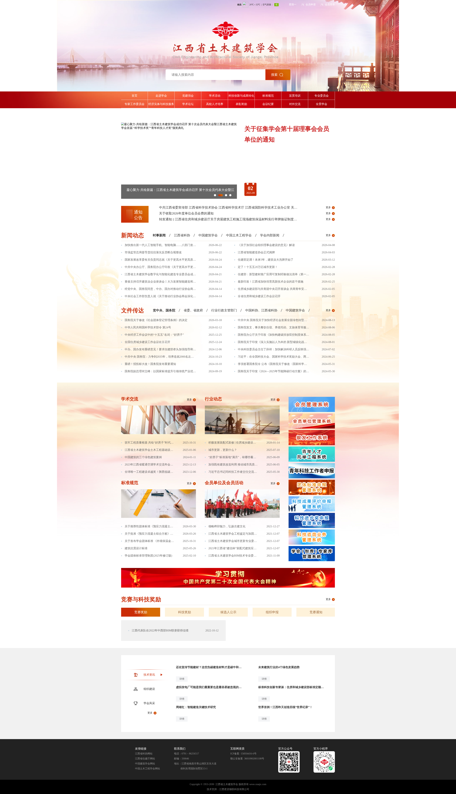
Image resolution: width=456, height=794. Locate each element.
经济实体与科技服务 (161, 104)
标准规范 (268, 95)
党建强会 (188, 95)
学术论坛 (188, 104)
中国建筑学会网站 (145, 763)
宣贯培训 (294, 95)
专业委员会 (321, 95)
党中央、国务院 (164, 310)
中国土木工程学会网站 (147, 768)
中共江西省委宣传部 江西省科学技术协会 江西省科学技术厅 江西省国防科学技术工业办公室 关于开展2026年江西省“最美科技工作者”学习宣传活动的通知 (268, 207)
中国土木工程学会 (239, 235)
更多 (328, 207)
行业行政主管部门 (224, 310)
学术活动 (214, 95)
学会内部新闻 (269, 235)
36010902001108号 (254, 758)
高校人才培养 (214, 104)
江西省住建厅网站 (145, 758)
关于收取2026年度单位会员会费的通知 (186, 213)
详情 (181, 679)
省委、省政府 (193, 310)
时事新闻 (159, 235)
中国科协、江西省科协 (261, 310)
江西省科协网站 (143, 753)
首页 (134, 95)
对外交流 (294, 104)
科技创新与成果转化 (241, 95)
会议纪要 (268, 104)
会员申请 (311, 4)
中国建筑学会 (208, 235)
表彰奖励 (241, 104)
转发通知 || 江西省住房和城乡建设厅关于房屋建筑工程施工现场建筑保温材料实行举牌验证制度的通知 (231, 219)
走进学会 (161, 95)
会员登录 (330, 4)
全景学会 (321, 104)
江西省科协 (182, 235)
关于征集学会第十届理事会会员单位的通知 (156, 190)
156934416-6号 (248, 753)
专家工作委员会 (134, 104)
